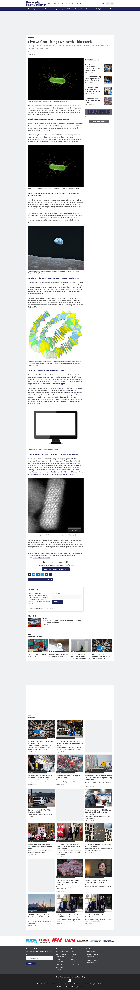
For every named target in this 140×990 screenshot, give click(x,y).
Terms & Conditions (74, 984)
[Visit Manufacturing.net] (95, 941)
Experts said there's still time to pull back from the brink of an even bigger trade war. (68, 748)
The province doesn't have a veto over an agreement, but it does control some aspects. (98, 885)
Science (46, 137)
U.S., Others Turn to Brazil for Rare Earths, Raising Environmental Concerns (68, 882)
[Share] (33, 574)
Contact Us (47, 984)
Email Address (57, 593)
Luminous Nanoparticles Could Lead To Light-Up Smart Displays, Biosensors (53, 454)
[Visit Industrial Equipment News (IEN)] (57, 940)
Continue (57, 602)
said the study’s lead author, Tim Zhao (45, 472)
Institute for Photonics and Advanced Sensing (59, 474)
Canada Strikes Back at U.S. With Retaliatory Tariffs (39, 811)
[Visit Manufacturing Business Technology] (108, 940)
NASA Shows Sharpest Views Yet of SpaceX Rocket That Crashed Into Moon (40, 917)
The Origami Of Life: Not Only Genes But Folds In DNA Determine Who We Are (53, 278)
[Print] (29, 574)
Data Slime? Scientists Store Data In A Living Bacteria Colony (48, 119)
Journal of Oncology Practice (72, 392)
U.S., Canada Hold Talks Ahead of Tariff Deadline (96, 916)
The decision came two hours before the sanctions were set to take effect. (68, 920)
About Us (39, 984)
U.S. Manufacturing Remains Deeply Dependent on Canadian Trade (93, 90)
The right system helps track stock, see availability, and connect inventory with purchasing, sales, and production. (39, 747)
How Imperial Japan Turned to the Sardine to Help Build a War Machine (61, 622)
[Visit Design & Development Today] (31, 940)
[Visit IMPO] (70, 940)
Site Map (100, 984)
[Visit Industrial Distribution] (82, 941)
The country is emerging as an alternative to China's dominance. (69, 888)
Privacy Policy (63, 984)
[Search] (108, 3)
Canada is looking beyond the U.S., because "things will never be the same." (40, 851)
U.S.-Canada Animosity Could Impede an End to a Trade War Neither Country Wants (93, 79)
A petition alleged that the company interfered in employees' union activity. (98, 849)
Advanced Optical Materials (41, 558)
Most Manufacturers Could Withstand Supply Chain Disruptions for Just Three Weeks (98, 812)
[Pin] (46, 574)
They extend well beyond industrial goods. (40, 814)
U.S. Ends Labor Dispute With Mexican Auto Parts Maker (98, 845)
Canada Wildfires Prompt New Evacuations (59, 655)
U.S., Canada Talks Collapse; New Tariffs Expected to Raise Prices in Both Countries (68, 846)
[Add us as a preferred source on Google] (50, 574)
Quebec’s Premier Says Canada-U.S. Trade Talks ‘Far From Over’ (97, 881)
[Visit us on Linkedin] (69, 980)
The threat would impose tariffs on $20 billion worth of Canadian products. (98, 920)
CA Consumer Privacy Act (89, 984)
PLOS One (38, 307)
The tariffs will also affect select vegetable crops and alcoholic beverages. (98, 783)
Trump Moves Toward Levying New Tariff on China (92, 100)
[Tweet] (42, 574)
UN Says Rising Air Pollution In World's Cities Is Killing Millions (80, 656)
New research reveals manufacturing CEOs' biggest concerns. (97, 817)
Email (27, 955)
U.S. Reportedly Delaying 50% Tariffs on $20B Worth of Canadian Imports (69, 916)
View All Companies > (99, 121)
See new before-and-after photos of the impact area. (39, 922)
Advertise (54, 984)
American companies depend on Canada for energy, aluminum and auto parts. (40, 781)
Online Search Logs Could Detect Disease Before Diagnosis (47, 370)
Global (31, 37)
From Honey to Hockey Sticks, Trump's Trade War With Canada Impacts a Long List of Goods (98, 778)
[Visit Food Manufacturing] (44, 940)
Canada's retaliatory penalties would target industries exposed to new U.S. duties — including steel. (68, 852)
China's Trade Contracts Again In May (37, 655)
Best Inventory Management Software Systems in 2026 (93, 68)
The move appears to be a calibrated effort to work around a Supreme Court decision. (69, 781)
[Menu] (112, 3)
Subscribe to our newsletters (55, 569)
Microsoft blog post (59, 384)
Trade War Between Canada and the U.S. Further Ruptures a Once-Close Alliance (40, 846)
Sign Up (31, 963)
